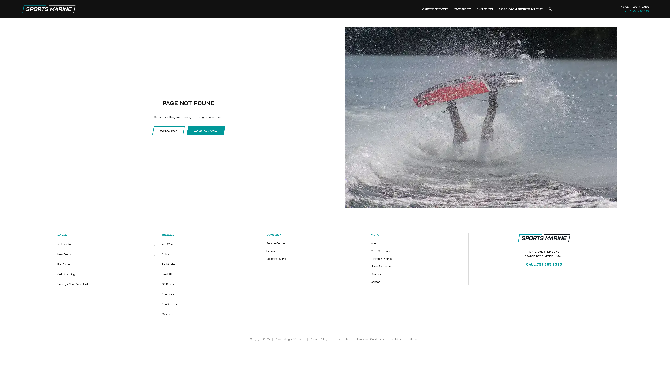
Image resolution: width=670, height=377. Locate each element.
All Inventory (106, 244)
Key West (210, 244)
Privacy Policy (319, 339)
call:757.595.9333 (544, 264)
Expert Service (435, 9)
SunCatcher (210, 304)
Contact (376, 281)
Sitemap (414, 339)
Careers (376, 274)
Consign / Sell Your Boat (72, 284)
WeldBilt (210, 274)
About (375, 243)
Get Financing (66, 274)
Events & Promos (382, 258)
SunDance (210, 294)
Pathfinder (210, 264)
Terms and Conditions (370, 339)
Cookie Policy (342, 339)
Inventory (462, 9)
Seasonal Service (277, 258)
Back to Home (206, 130)
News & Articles (381, 266)
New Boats (106, 254)
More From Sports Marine (521, 9)
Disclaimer (396, 339)
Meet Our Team (380, 251)
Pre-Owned (106, 264)
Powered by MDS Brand (290, 339)
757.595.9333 (636, 11)
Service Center (275, 243)
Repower (271, 251)
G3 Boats (210, 284)
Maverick (210, 314)
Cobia (210, 254)
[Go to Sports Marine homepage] (49, 9)
